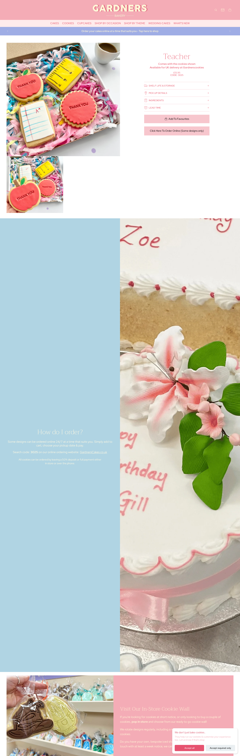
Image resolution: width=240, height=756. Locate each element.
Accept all (189, 748)
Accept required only (220, 748)
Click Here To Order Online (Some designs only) (177, 130)
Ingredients (156, 100)
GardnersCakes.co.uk (93, 452)
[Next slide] (229, 31)
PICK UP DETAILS (158, 93)
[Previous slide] (7, 31)
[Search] (215, 10)
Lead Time (155, 107)
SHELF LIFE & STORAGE (162, 85)
